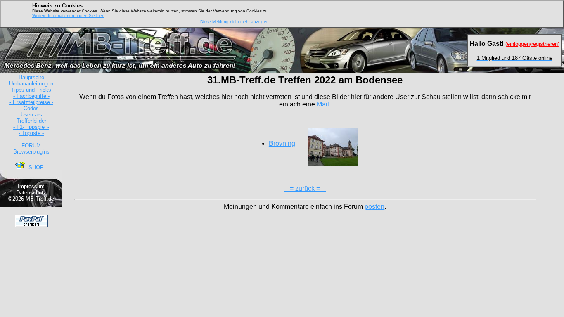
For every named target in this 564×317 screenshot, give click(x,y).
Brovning (282, 143)
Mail (323, 104)
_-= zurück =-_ (305, 188)
